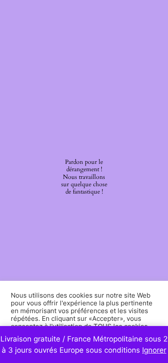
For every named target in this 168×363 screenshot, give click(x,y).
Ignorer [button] (154, 350)
